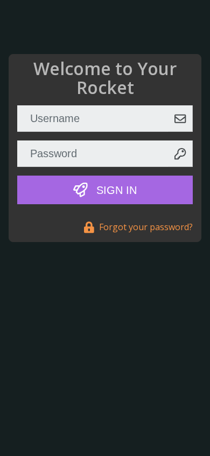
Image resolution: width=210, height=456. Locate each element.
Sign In (115, 190)
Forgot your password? (145, 227)
